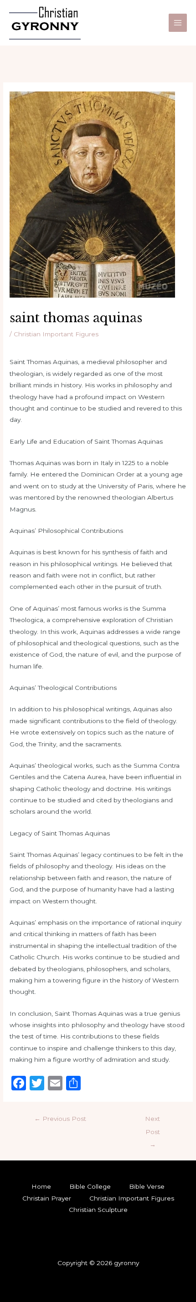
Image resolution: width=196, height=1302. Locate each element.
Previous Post (60, 1118)
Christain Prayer (46, 1198)
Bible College (90, 1186)
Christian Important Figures (56, 334)
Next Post (152, 1121)
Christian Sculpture (98, 1209)
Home (41, 1186)
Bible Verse (147, 1186)
